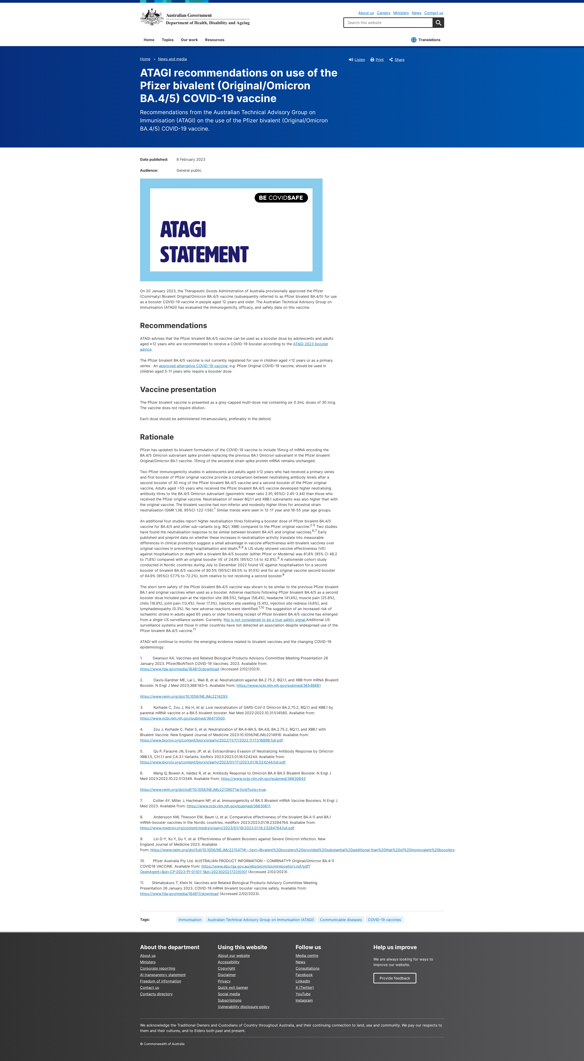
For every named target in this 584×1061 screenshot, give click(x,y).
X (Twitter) (305, 987)
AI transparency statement (163, 974)
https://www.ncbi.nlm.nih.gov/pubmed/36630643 (263, 778)
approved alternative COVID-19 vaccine (193, 365)
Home (149, 39)
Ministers (401, 13)
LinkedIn (303, 981)
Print (380, 59)
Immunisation (190, 919)
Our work (189, 39)
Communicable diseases (341, 919)
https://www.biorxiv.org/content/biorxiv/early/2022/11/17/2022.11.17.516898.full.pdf (211, 740)
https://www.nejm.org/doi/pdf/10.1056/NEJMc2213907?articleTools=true (203, 789)
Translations (429, 39)
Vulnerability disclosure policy (244, 1006)
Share (399, 59)
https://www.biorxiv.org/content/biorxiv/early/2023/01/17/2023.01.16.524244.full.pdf (212, 762)
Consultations (307, 968)
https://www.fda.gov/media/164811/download (179, 893)
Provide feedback (395, 978)
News (416, 13)
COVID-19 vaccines (384, 919)
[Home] (195, 17)
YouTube (303, 994)
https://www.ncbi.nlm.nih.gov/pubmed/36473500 (182, 718)
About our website (234, 955)
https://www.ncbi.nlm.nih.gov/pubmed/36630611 (228, 806)
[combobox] (388, 22)
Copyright (226, 968)
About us (366, 13)
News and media (172, 59)
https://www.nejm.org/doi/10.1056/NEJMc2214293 (183, 696)
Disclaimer (227, 974)
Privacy (224, 981)
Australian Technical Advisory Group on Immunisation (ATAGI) (261, 919)
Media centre (307, 955)
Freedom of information (160, 981)
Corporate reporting (157, 968)
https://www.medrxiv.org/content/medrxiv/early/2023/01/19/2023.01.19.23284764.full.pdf (217, 828)
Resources (214, 39)
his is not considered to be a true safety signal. (265, 619)
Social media (229, 994)
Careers (383, 13)
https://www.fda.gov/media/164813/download (179, 669)
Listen (360, 59)
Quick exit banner (233, 987)
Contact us (433, 13)
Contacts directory (156, 994)
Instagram (304, 1000)
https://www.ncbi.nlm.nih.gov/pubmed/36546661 (279, 685)
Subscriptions (229, 1000)
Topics (168, 39)
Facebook (304, 974)
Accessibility (229, 962)
